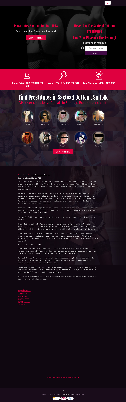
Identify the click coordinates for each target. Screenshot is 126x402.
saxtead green (23, 290)
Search (96, 53)
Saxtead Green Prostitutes (70, 377)
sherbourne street (24, 303)
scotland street (23, 293)
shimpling (21, 304)
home (20, 175)
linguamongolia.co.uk (67, 394)
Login (108, 3)
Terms (60, 391)
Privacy (65, 391)
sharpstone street (24, 298)
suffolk (26, 175)
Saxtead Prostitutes (53, 377)
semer (20, 295)
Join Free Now (36, 37)
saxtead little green (24, 291)
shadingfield (22, 296)
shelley (20, 301)
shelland (21, 299)
